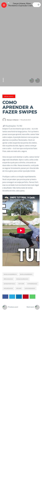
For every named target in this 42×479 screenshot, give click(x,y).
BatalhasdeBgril (26, 274)
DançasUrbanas (22, 279)
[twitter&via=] (3, 70)
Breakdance (8, 279)
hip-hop (21, 283)
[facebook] (3, 75)
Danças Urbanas (13, 120)
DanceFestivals (9, 283)
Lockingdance (30, 288)
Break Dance (9, 96)
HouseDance (8, 288)
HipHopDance (32, 283)
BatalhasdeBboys (10, 274)
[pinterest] (3, 60)
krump (18, 288)
